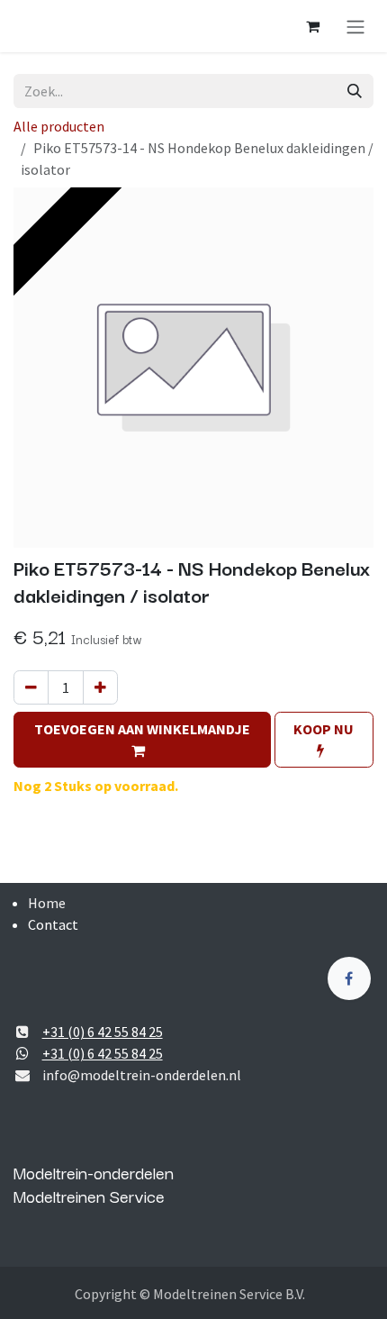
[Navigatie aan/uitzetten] (356, 26)
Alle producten (59, 126)
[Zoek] (355, 91)
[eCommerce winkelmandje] (312, 26)
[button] (142, 740)
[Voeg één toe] (100, 687)
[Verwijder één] (31, 687)
